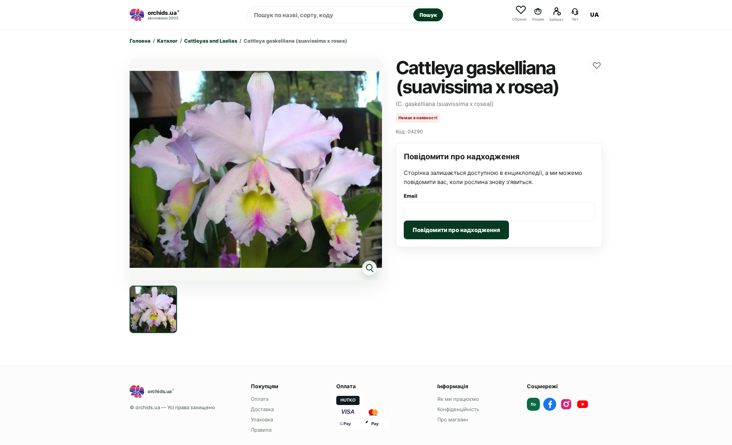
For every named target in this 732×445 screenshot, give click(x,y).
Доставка (262, 409)
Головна (140, 41)
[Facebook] (549, 404)
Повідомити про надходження (456, 230)
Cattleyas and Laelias (210, 41)
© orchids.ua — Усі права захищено (172, 407)
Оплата (259, 399)
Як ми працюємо (458, 399)
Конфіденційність (458, 409)
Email (410, 196)
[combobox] (330, 15)
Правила (261, 430)
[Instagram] (566, 404)
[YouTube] (582, 404)
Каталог (167, 41)
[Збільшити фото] (256, 169)
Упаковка (262, 419)
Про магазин (452, 419)
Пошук (428, 15)
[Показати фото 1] (153, 309)
